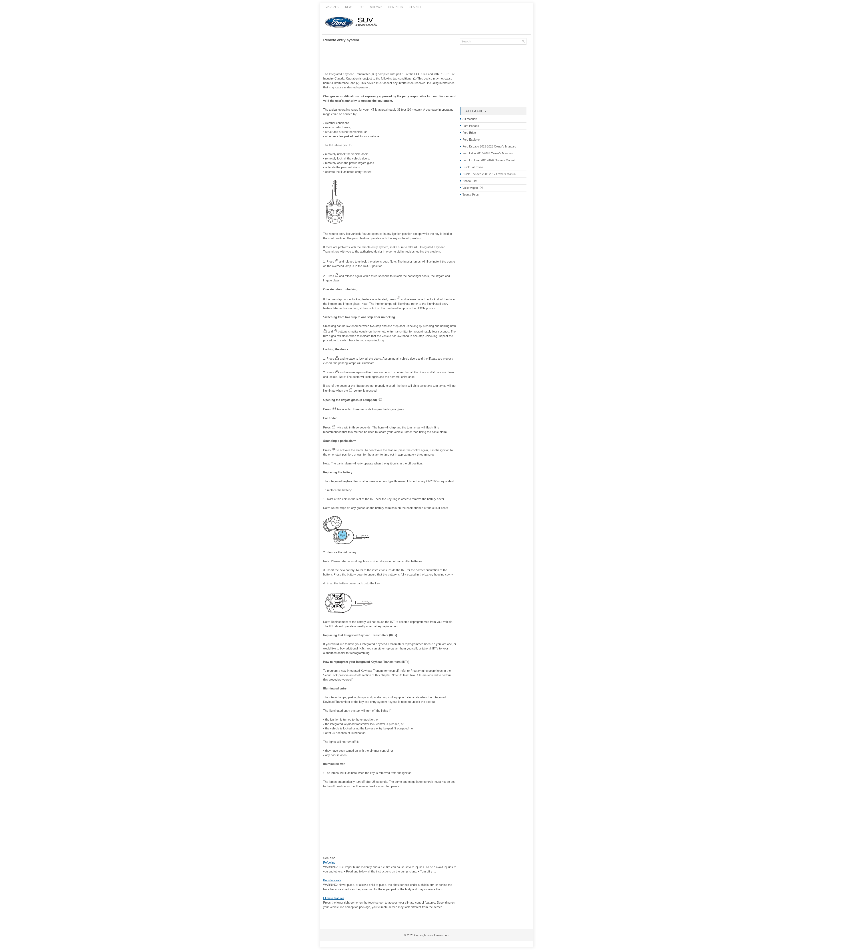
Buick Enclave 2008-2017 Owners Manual (489, 174)
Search (415, 7)
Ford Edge (469, 132)
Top (360, 7)
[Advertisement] (389, 57)
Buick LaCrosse (472, 167)
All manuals (470, 119)
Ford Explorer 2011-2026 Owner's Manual (488, 160)
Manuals (332, 7)
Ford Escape (470, 125)
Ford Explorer (471, 139)
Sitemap (376, 7)
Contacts (395, 7)
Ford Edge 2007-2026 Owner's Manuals (487, 153)
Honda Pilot (469, 181)
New (348, 7)
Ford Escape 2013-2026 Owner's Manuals (489, 146)
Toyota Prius (470, 194)
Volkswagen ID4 (472, 187)
